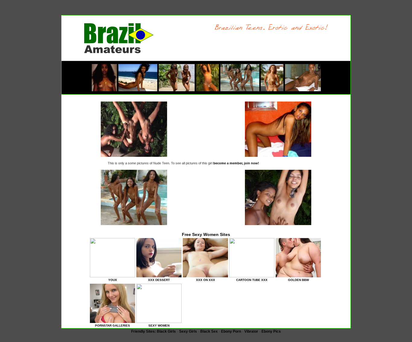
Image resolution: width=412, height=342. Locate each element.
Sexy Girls (188, 331)
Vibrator (251, 331)
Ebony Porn (231, 331)
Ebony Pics (271, 331)
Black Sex (209, 331)
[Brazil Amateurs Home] (119, 52)
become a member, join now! (236, 163)
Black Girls (166, 331)
